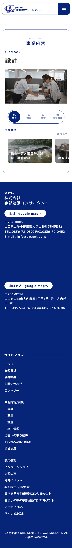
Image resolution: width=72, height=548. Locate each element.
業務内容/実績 (14, 402)
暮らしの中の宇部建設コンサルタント (29, 500)
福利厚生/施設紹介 (17, 487)
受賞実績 (10, 448)
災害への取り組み (16, 435)
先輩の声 (10, 473)
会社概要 (10, 377)
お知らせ (10, 370)
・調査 (8, 422)
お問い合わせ (13, 383)
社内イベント (13, 480)
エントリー (11, 390)
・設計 (8, 408)
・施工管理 (11, 428)
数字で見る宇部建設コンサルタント (28, 493)
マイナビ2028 (14, 513)
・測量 (8, 415)
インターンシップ (16, 467)
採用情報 (10, 460)
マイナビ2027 (14, 507)
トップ (8, 364)
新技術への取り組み (17, 442)
